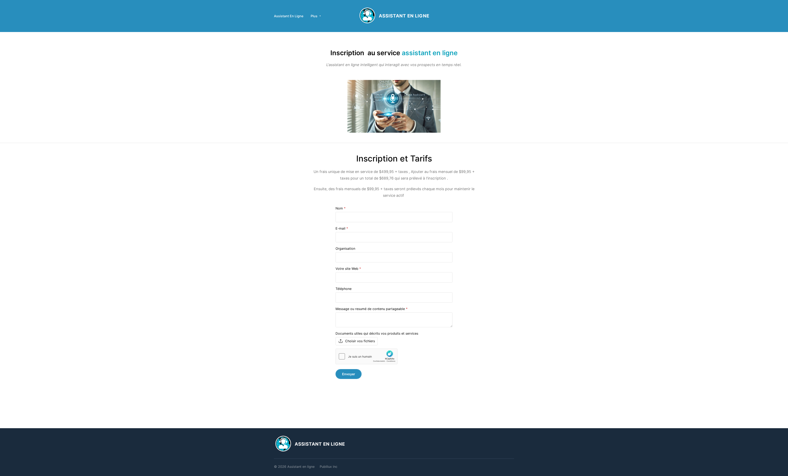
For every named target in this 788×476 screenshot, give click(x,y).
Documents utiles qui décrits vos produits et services (377, 333)
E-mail (340, 228)
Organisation (345, 248)
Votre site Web (347, 269)
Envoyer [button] (348, 374)
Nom (339, 208)
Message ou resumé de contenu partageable (370, 309)
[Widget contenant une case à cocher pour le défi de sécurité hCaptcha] (366, 356)
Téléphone (344, 289)
